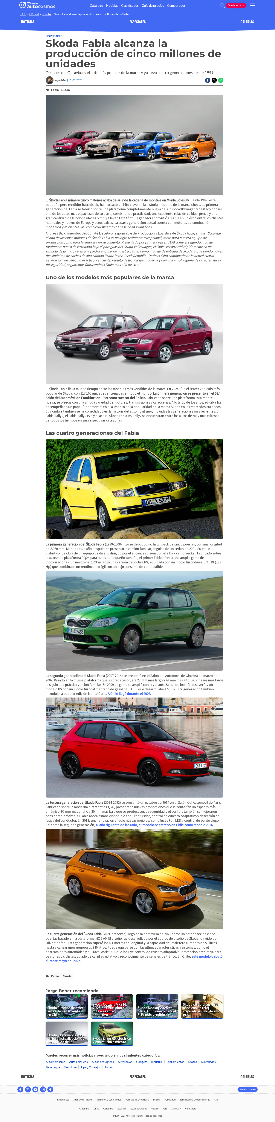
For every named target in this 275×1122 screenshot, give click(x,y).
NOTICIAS (27, 21)
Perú (165, 1108)
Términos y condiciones (109, 1099)
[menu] (252, 5)
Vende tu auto (236, 5)
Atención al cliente (83, 1099)
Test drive (70, 1067)
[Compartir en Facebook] (207, 80)
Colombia (108, 1108)
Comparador (176, 5)
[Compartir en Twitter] (214, 80)
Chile (96, 1108)
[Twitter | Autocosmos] (28, 1089)
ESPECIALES (137, 21)
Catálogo (96, 5)
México (154, 1108)
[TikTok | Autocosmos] (50, 1089)
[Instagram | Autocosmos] (43, 1089)
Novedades (54, 36)
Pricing (156, 1099)
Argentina (84, 1108)
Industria (157, 1061)
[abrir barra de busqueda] (222, 5)
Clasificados (130, 5)
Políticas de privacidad (137, 1099)
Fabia (55, 90)
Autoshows (125, 1061)
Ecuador (121, 1108)
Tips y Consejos (90, 1067)
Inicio (23, 14)
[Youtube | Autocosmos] (35, 1089)
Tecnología (53, 1067)
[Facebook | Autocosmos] (20, 1089)
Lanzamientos (175, 1061)
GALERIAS (247, 21)
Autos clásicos (78, 1061)
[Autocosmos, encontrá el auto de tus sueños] (37, 5)
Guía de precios (153, 5)
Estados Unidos (139, 1108)
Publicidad (170, 1099)
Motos (192, 1061)
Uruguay (176, 1108)
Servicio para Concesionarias (195, 1099)
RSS (216, 1099)
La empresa (63, 1099)
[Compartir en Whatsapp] (220, 80)
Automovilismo (55, 1061)
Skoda (65, 90)
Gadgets (141, 1061)
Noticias (112, 5)
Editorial (34, 14)
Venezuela (190, 1108)
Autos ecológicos (103, 1061)
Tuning (109, 1067)
